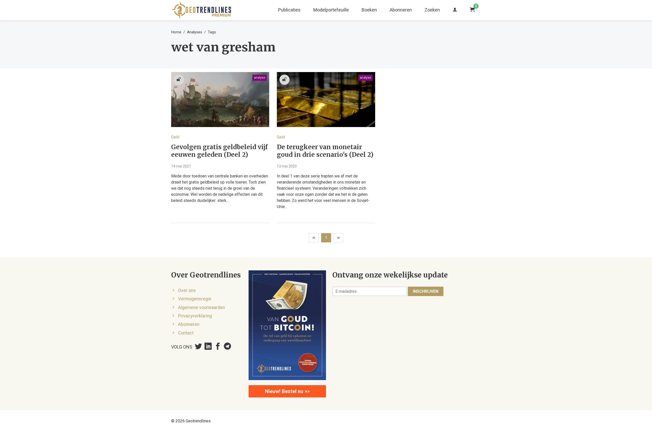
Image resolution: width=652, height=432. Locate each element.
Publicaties (289, 9)
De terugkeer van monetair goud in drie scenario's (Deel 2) (325, 151)
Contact (186, 333)
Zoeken (432, 9)
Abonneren (401, 9)
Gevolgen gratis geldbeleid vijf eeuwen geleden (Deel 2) (219, 151)
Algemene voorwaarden (201, 307)
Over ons (187, 290)
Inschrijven (425, 291)
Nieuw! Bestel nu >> (287, 391)
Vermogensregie (194, 298)
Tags (212, 32)
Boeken (369, 9)
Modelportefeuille (331, 9)
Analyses (194, 32)
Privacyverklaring (195, 315)
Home (176, 32)
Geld (175, 137)
